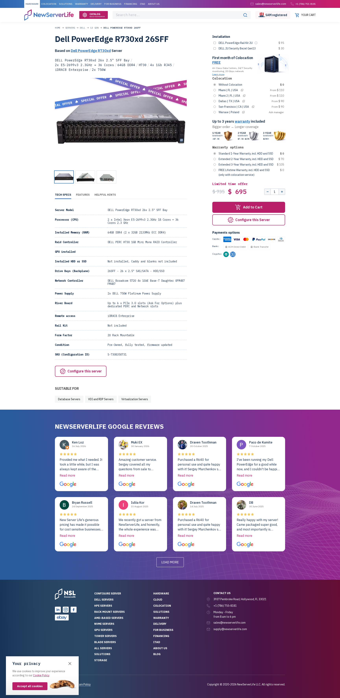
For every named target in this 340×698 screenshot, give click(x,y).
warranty (242, 121)
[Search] (245, 15)
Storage (100, 660)
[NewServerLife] (65, 594)
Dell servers (104, 599)
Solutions (65, 3)
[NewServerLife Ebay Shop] (62, 617)
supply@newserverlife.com (230, 629)
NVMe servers (104, 624)
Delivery (96, 3)
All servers (103, 648)
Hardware (32, 3)
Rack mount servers (109, 612)
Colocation (48, 3)
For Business (112, 3)
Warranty (81, 3)
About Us (154, 3)
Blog (157, 654)
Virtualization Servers (134, 399)
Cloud (157, 599)
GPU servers (103, 630)
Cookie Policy (41, 675)
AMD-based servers (108, 618)
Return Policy (83, 684)
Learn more (218, 74)
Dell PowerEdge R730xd (91, 50)
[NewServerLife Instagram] (66, 610)
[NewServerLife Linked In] (58, 610)
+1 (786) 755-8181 (306, 3)
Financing (130, 3)
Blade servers (105, 642)
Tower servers (105, 636)
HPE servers (103, 605)
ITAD (142, 3)
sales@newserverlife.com (229, 622)
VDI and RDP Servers (101, 399)
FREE (216, 62)
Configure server (107, 593)
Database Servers (69, 399)
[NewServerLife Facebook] (74, 610)
